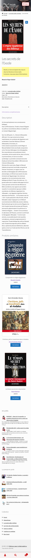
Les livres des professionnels (11, 526)
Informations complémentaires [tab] (11, 112)
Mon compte (5, 555)
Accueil (5, 13)
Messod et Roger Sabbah (12, 93)
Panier (24, 553)
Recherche (15, 555)
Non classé (6, 534)
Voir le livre (15, 286)
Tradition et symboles (9, 531)
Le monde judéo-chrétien (15, 13)
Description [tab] (5, 107)
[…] (4, 424)
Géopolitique (7, 520)
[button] (26, 22)
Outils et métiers (8, 528)
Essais (5, 517)
